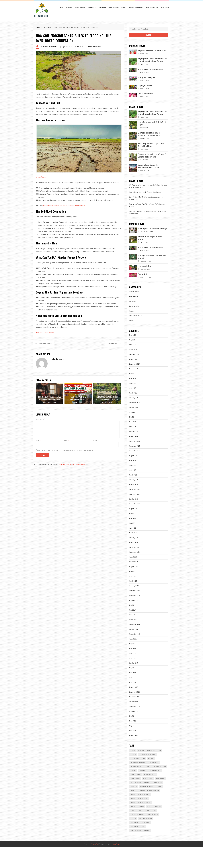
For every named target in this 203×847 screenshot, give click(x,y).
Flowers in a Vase (160, 766)
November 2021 (134, 552)
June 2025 (132, 379)
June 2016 (132, 721)
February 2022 (134, 538)
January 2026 (133, 359)
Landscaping (157, 782)
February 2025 (134, 398)
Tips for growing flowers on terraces (150, 69)
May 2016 (132, 726)
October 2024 (133, 407)
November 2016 (134, 697)
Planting (157, 806)
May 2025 (132, 383)
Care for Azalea (143, 274)
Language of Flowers (145, 85)
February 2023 (134, 480)
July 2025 (132, 374)
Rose (140, 810)
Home (61, 7)
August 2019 (133, 600)
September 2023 (134, 451)
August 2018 (133, 639)
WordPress (116, 844)
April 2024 (132, 427)
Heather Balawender (50, 47)
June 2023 (132, 460)
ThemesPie (94, 844)
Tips (154, 810)
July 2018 (132, 644)
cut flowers (135, 758)
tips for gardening (137, 814)
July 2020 (132, 571)
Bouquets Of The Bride (146, 750)
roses (147, 810)
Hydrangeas (160, 778)
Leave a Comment (94, 47)
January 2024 (133, 436)
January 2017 (133, 687)
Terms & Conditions (151, 7)
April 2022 (132, 528)
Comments (40, 419)
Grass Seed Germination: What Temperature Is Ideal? (64, 205)
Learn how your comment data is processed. (73, 464)
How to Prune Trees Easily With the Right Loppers (145, 192)
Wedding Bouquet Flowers (140, 822)
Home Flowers (136, 774)
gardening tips (155, 770)
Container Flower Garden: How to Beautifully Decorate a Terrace (149, 166)
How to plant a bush (144, 266)
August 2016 (133, 711)
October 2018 (133, 629)
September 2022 (134, 504)
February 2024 (134, 432)
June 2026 (132, 335)
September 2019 (134, 596)
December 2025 (134, 364)
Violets (133, 818)
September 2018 (134, 634)
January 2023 (133, 485)
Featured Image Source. (45, 332)
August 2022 (133, 509)
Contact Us (165, 7)
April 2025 (132, 388)
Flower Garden (136, 766)
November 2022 (134, 494)
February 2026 (134, 354)
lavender (134, 786)
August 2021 (133, 557)
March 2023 (133, 475)
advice (133, 750)
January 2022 (133, 542)
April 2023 (132, 470)
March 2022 (133, 533)
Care (159, 750)
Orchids (133, 790)
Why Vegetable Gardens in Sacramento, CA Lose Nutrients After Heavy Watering (152, 59)
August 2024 (133, 412)
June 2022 (132, 518)
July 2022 (132, 514)
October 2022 (133, 499)
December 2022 (134, 489)
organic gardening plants (140, 794)
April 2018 (132, 658)
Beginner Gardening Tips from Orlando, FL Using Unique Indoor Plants (152, 155)
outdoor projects (137, 806)
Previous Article (45, 343)
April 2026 (132, 345)
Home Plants (135, 778)
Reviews (47, 27)
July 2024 (132, 417)
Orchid (158, 786)
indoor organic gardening (140, 782)
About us (69, 7)
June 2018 (132, 649)
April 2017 (132, 682)
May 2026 (132, 340)
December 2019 (134, 591)
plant (149, 806)
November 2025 (134, 369)
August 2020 (133, 567)
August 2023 (133, 456)
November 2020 (134, 562)
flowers (147, 766)
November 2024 (134, 403)
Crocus (133, 754)
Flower (150, 758)
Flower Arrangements (138, 762)
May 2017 (132, 678)
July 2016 (132, 716)
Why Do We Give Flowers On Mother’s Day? (152, 50)
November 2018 (134, 624)
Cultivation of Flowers (147, 754)
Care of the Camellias (145, 93)
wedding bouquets (137, 826)
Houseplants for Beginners (147, 77)
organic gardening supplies (140, 802)
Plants (133, 810)
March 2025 (133, 393)
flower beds (154, 762)
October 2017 (133, 663)
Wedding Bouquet (145, 818)
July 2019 (132, 605)
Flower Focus (92, 7)
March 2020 (133, 581)
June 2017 (132, 673)
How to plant (148, 778)
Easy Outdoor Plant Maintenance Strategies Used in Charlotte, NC (149, 134)
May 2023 (132, 465)
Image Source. (41, 177)
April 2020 (132, 576)
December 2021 (134, 547)
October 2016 (133, 702)
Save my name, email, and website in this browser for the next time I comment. (65, 450)
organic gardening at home (149, 790)
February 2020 (134, 586)
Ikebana (123, 7)
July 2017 (132, 668)
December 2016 (134, 692)
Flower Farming (80, 7)
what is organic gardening (140, 830)
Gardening (102, 7)
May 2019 (132, 610)
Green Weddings (114, 7)
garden (133, 770)
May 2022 (132, 523)
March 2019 (133, 620)
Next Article (112, 343)
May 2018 (132, 653)
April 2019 (132, 615)
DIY (144, 758)
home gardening (149, 774)
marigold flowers (146, 786)
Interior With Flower (136, 7)
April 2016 (132, 731)
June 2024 (132, 422)
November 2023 (134, 446)
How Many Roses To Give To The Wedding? (152, 228)
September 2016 (134, 706)
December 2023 (134, 441)
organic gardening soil (139, 798)
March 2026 (133, 350)
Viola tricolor (152, 814)
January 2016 (133, 735)
